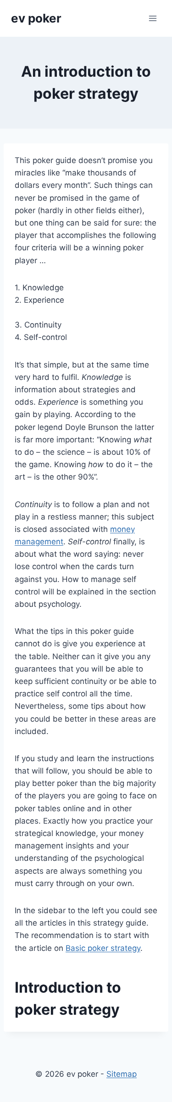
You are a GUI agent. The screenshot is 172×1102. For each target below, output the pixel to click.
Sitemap (121, 1074)
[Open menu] (152, 18)
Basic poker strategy (103, 948)
